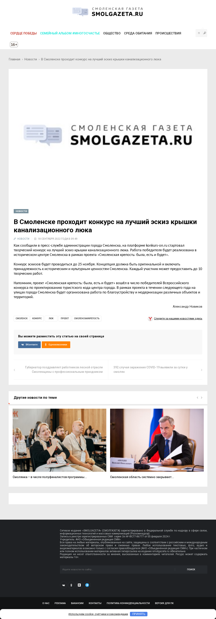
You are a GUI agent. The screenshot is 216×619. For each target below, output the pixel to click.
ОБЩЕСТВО (112, 33)
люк (51, 318)
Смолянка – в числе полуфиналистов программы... (50, 477)
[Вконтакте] (63, 585)
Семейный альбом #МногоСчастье (70, 33)
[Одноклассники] (71, 585)
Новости (30, 59)
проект (65, 318)
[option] (59, 446)
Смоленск (21, 318)
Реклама (60, 603)
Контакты (95, 603)
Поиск (191, 569)
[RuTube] (79, 585)
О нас (45, 603)
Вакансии (77, 603)
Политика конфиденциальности (128, 603)
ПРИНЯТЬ (138, 614)
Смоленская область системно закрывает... (142, 477)
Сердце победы (23, 33)
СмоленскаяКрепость (86, 318)
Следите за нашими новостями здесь (178, 318)
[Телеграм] (87, 585)
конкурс (37, 318)
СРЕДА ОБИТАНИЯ (138, 33)
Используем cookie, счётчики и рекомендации (98, 614)
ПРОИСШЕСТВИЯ (168, 33)
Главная (14, 59)
